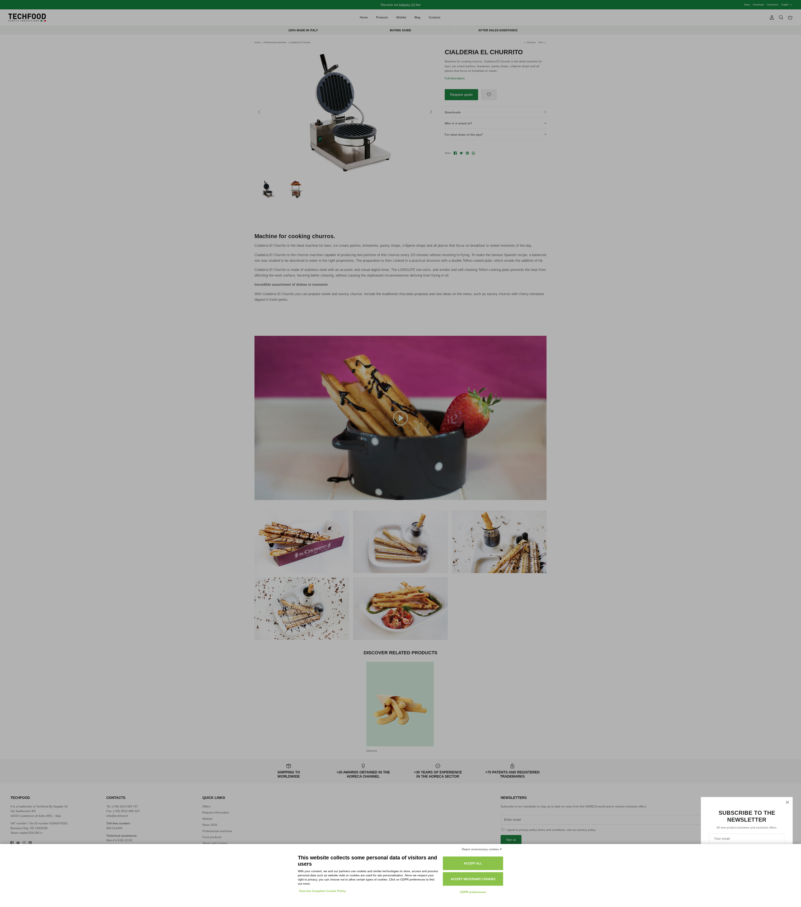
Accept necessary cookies (473, 879)
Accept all (473, 863)
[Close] (787, 802)
